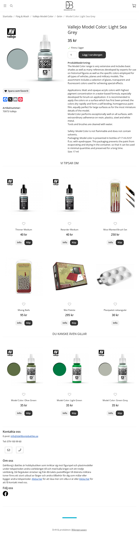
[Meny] (5, 6)
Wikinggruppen (79, 529)
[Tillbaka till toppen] (134, 529)
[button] (28, 242)
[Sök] (11, 5)
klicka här (84, 479)
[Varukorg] (134, 6)
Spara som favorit (17, 90)
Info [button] (19, 242)
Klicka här (37, 479)
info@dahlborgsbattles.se (24, 436)
